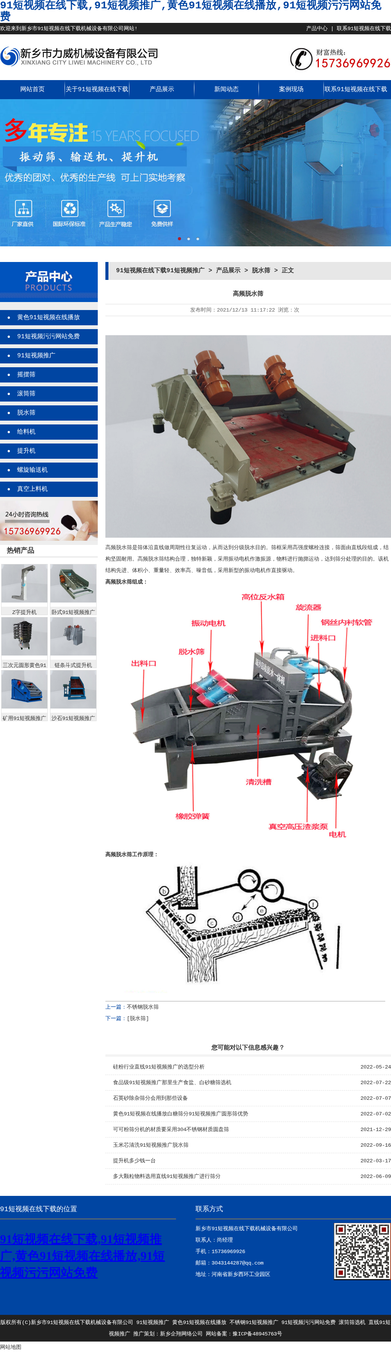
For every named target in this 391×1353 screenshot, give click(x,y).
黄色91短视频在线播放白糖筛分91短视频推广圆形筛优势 (180, 1114)
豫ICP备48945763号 (257, 1334)
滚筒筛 (26, 393)
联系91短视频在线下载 (364, 29)
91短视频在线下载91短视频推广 (160, 270)
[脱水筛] (138, 1019)
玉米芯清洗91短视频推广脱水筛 (151, 1145)
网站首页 (32, 89)
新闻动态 (226, 89)
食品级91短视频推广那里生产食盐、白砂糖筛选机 (172, 1083)
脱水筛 (26, 413)
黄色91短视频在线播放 (48, 317)
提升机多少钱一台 (134, 1161)
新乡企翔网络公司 (181, 1334)
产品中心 (317, 29)
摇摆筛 (26, 374)
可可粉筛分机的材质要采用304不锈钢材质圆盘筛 (171, 1129)
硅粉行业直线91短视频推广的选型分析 (159, 1067)
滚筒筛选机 (352, 1322)
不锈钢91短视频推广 (253, 1322)
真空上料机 (32, 489)
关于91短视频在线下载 (97, 89)
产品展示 (162, 89)
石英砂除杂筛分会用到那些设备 (150, 1098)
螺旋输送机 (32, 470)
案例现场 (291, 89)
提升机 (26, 451)
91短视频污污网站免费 (48, 336)
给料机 (26, 432)
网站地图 (10, 1347)
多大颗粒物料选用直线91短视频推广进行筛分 (167, 1176)
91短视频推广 (36, 355)
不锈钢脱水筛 (143, 1007)
